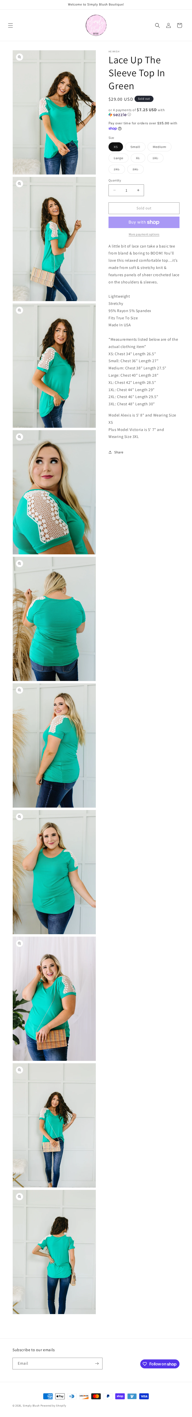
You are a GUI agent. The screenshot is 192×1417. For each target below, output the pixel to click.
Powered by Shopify (53, 1405)
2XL (119, 170)
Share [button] (119, 452)
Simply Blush (31, 1405)
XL (140, 159)
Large (121, 159)
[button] (10, 25)
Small (138, 147)
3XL (138, 170)
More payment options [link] (144, 234)
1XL (158, 159)
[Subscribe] (96, 1363)
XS (118, 147)
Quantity (114, 180)
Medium (162, 147)
